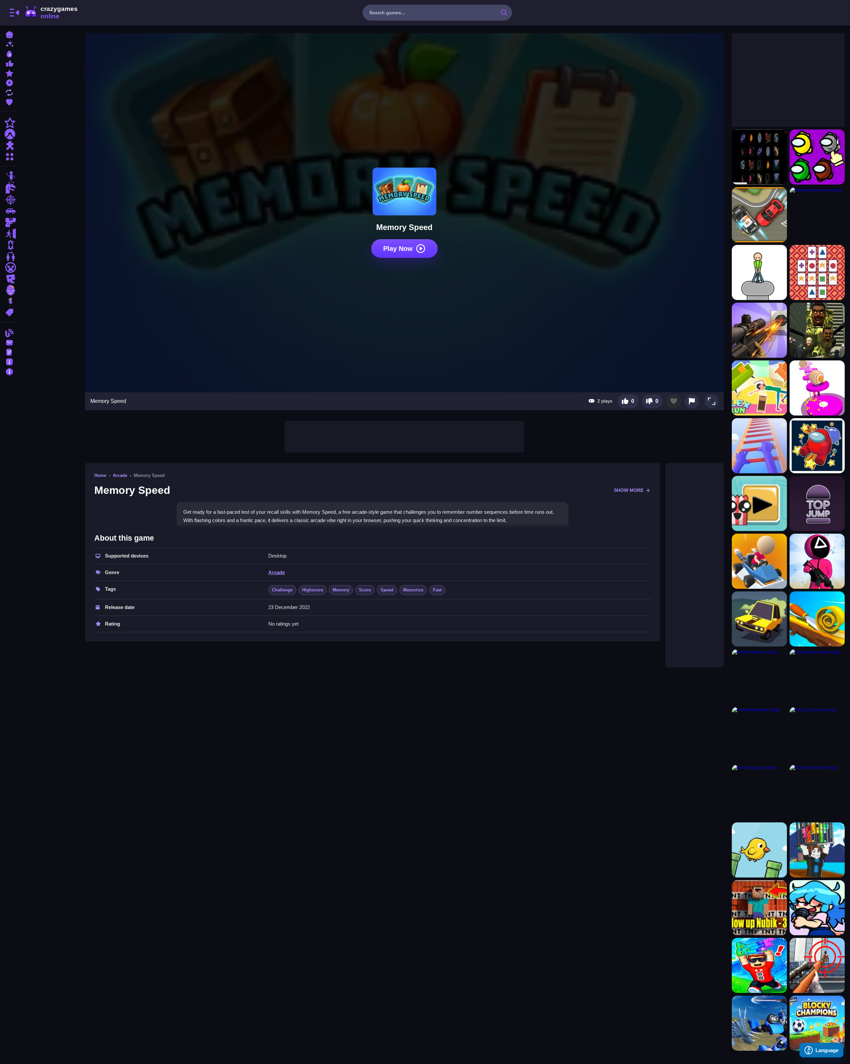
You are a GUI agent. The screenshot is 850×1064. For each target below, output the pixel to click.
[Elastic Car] (759, 618)
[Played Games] (9, 82)
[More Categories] (9, 156)
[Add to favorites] (673, 401)
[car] (9, 211)
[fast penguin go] (759, 792)
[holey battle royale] (817, 676)
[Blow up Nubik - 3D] (759, 907)
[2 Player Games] (9, 256)
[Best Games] (9, 53)
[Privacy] (9, 371)
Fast (437, 589)
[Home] (9, 34)
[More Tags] (9, 312)
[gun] (9, 222)
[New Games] (9, 43)
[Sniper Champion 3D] (759, 330)
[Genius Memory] (759, 676)
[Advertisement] (404, 436)
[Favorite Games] (9, 101)
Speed (387, 589)
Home (100, 475)
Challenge (282, 589)
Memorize (413, 589)
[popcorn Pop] (759, 503)
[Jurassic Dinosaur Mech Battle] (759, 1023)
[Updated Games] (9, 92)
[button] (711, 401)
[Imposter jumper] (817, 445)
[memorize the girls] (817, 157)
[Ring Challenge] (817, 734)
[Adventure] (9, 134)
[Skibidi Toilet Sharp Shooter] (817, 330)
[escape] (9, 233)
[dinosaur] (9, 188)
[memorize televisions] (817, 272)
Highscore (312, 589)
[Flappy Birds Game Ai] (759, 849)
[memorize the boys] (817, 214)
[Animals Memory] (817, 792)
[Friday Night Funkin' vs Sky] (817, 907)
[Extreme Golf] (759, 272)
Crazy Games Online (51, 13)
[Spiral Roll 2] (817, 618)
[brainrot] (9, 301)
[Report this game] (692, 401)
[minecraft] (9, 267)
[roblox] (9, 278)
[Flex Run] (759, 388)
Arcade (120, 475)
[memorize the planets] (759, 157)
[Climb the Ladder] (759, 445)
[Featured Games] (9, 72)
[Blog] (9, 332)
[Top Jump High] (817, 503)
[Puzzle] (9, 145)
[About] (9, 361)
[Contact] (9, 342)
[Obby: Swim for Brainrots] (817, 849)
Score (365, 589)
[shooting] (9, 199)
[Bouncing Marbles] (817, 388)
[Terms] (9, 351)
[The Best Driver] (759, 561)
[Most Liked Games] (9, 63)
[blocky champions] (817, 1023)
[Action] (9, 122)
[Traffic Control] (759, 214)
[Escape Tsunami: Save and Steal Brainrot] (759, 965)
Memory (341, 589)
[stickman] (9, 177)
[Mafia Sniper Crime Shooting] (817, 965)
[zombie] (9, 290)
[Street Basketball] (759, 734)
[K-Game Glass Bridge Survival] (817, 561)
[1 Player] (9, 245)
